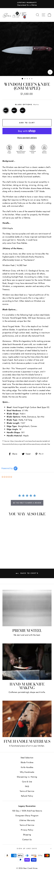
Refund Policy (27, 795)
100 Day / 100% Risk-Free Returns (27, 810)
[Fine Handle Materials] (27, 719)
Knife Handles (27, 767)
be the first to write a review (27, 503)
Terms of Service (27, 791)
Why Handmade (27, 772)
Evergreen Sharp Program (27, 815)
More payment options (27, 137)
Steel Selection (27, 757)
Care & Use (27, 781)
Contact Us (27, 839)
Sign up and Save (27, 848)
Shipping (27, 834)
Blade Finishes (27, 762)
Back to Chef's (29, 573)
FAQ (27, 786)
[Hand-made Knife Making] (27, 661)
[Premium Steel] (27, 608)
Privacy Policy (27, 829)
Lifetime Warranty (27, 820)
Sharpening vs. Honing (27, 776)
